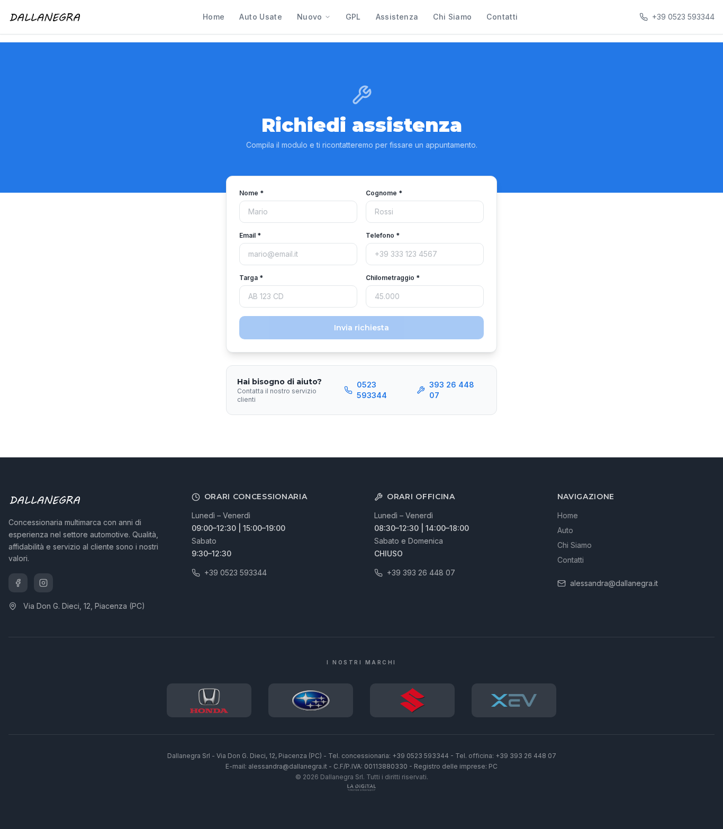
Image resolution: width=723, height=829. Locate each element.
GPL (353, 16)
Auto (565, 530)
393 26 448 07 (451, 390)
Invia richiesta (361, 327)
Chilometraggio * (393, 278)
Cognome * (384, 193)
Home (213, 16)
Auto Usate (260, 16)
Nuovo (309, 16)
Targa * (251, 278)
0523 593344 (372, 390)
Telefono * (383, 235)
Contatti (502, 16)
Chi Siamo (452, 16)
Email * (250, 235)
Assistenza (397, 16)
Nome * (251, 193)
